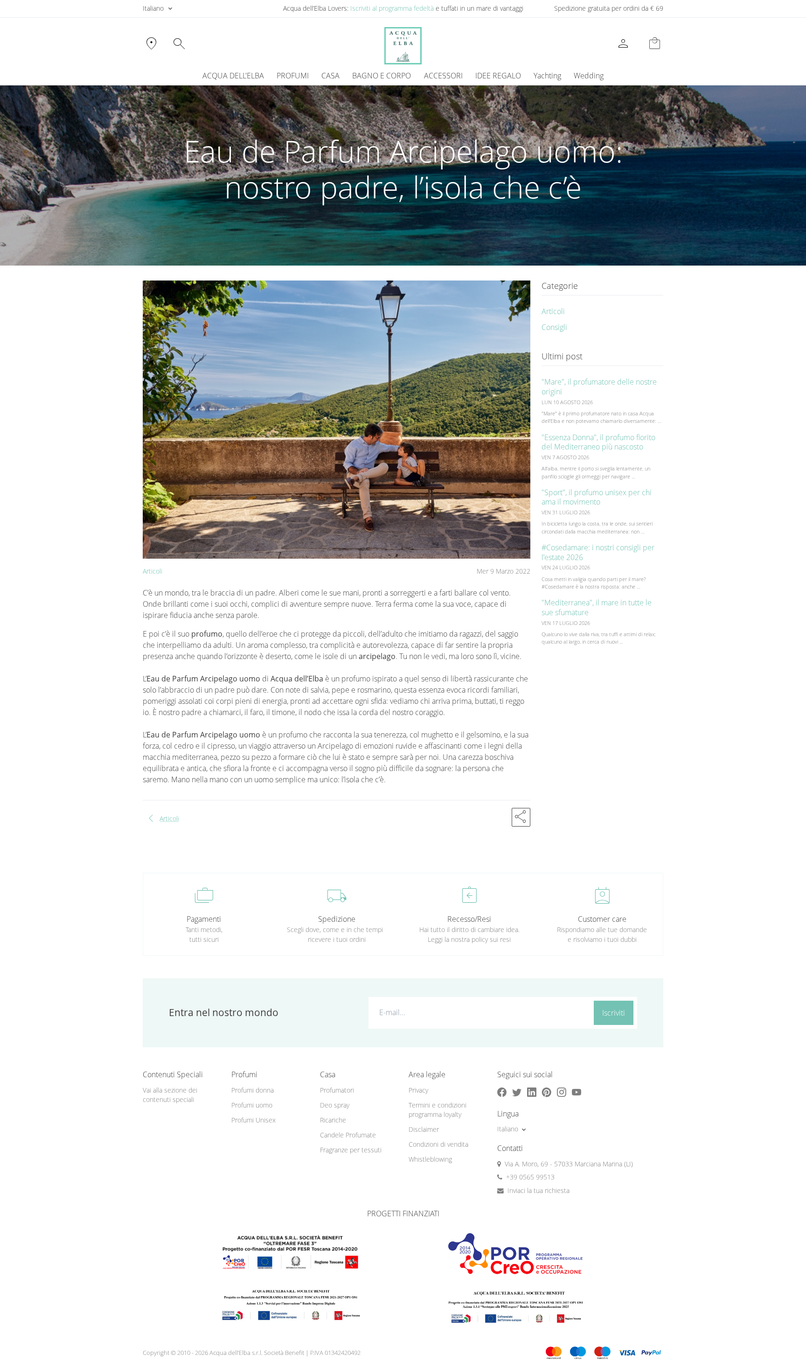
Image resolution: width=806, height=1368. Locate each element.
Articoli (152, 571)
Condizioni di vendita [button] (438, 1144)
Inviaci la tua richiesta (538, 1190)
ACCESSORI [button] (443, 75)
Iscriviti (613, 1013)
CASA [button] (330, 75)
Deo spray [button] (334, 1105)
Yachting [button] (547, 75)
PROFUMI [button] (293, 75)
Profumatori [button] (337, 1090)
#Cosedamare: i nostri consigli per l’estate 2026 (598, 552)
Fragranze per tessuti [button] (351, 1149)
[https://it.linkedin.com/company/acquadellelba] (531, 1092)
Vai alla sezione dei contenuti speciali (170, 1095)
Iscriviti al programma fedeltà (392, 8)
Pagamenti (204, 919)
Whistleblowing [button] (430, 1159)
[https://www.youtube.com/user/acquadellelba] (576, 1092)
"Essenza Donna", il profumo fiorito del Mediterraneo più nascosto (598, 442)
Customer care (602, 919)
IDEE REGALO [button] (498, 75)
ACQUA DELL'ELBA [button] (233, 75)
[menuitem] (547, 75)
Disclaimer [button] (424, 1129)
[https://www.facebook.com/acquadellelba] (502, 1092)
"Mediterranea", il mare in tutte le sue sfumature (597, 607)
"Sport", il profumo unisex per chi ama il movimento (597, 497)
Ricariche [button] (333, 1119)
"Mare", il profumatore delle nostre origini (599, 387)
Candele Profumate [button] (348, 1134)
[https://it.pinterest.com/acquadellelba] (546, 1092)
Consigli (554, 327)
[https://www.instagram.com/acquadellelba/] (561, 1092)
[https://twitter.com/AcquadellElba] (516, 1092)
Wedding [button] (589, 75)
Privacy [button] (418, 1090)
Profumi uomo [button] (251, 1105)
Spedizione (336, 919)
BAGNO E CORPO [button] (381, 75)
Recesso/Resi (469, 919)
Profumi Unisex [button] (253, 1119)
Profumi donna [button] (252, 1090)
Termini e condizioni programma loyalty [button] (437, 1110)
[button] (521, 817)
